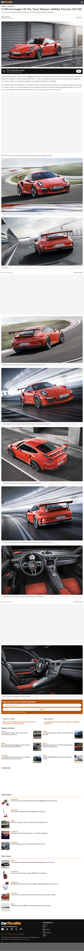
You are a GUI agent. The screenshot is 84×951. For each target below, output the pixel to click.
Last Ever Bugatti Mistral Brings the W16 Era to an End (57, 757)
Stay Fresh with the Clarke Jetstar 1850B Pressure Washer (29, 873)
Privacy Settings (47, 932)
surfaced (29, 76)
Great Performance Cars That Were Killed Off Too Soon (28, 844)
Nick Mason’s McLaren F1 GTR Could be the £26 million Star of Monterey (58, 745)
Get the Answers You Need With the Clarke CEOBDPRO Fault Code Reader (34, 801)
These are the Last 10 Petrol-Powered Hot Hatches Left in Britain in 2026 (33, 895)
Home (3, 6)
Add (78, 71)
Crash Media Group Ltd (11, 934)
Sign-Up (45, 935)
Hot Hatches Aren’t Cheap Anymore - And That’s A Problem (29, 833)
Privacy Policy (29, 712)
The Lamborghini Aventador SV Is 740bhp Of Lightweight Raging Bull (61, 722)
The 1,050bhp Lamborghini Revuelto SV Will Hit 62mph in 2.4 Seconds (32, 862)
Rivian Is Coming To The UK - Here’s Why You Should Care (29, 822)
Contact (45, 926)
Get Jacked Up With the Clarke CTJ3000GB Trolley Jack (28, 811)
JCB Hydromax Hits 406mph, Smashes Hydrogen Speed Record (31, 905)
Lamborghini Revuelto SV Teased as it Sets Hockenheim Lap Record (14, 733)
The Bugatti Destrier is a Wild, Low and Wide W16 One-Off (58, 733)
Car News (10, 6)
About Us (45, 924)
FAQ (44, 927)
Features (4, 755)
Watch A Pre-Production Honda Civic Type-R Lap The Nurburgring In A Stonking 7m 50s (19, 722)
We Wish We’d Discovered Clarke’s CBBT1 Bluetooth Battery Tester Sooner (34, 884)
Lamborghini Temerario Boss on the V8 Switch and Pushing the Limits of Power (15, 757)
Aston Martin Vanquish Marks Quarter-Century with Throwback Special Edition (15, 745)
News (3, 731)
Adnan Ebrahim (5, 16)
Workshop (14, 799)
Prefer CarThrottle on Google (16, 70)
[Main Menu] (82, 2)
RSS (44, 931)
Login (44, 934)
